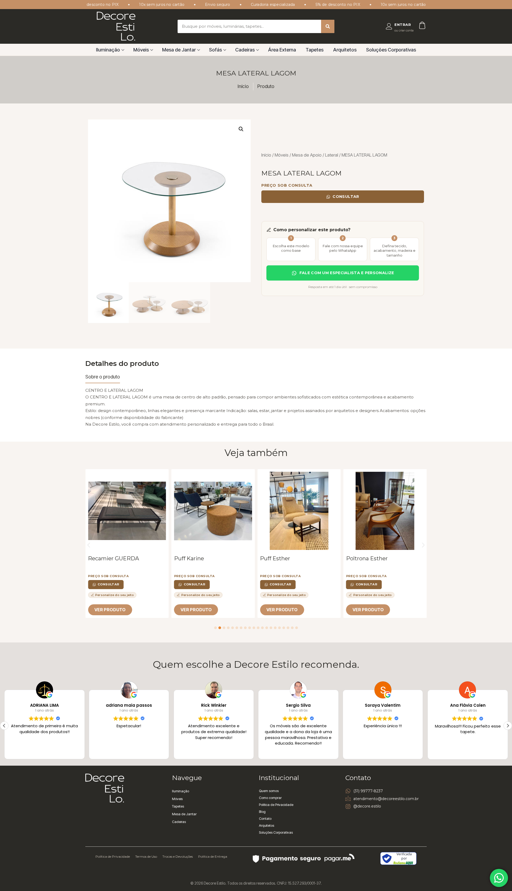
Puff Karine (189, 558)
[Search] (327, 26)
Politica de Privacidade (276, 804)
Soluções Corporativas (391, 50)
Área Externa (282, 50)
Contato (265, 818)
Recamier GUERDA (113, 558)
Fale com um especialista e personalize (346, 272)
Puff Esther (275, 558)
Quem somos (269, 791)
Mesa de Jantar (179, 50)
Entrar (402, 24)
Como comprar (270, 798)
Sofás (215, 50)
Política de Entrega (212, 856)
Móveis (141, 50)
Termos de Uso (146, 856)
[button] (241, 129)
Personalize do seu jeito (114, 595)
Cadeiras (245, 50)
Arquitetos (345, 50)
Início (266, 155)
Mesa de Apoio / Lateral (315, 155)
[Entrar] (389, 26)
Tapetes (314, 50)
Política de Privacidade (112, 856)
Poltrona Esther (367, 558)
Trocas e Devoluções (177, 856)
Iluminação (108, 50)
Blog (262, 811)
